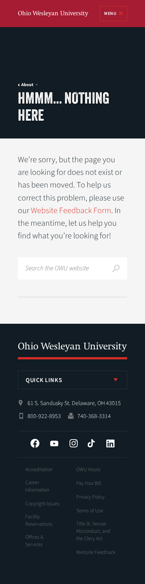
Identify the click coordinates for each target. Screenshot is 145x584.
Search (116, 268)
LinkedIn (110, 443)
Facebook (34, 443)
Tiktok (91, 443)
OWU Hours (88, 469)
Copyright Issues (42, 504)
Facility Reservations (38, 520)
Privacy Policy (90, 497)
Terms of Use (89, 511)
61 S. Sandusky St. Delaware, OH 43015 (74, 403)
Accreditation (38, 469)
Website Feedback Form (71, 210)
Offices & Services (34, 541)
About (27, 85)
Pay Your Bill (88, 483)
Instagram (73, 443)
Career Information (37, 486)
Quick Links (44, 380)
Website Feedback (96, 552)
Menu (110, 13)
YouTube (54, 443)
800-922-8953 (44, 416)
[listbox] (72, 380)
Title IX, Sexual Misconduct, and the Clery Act (93, 531)
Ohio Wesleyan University (53, 14)
